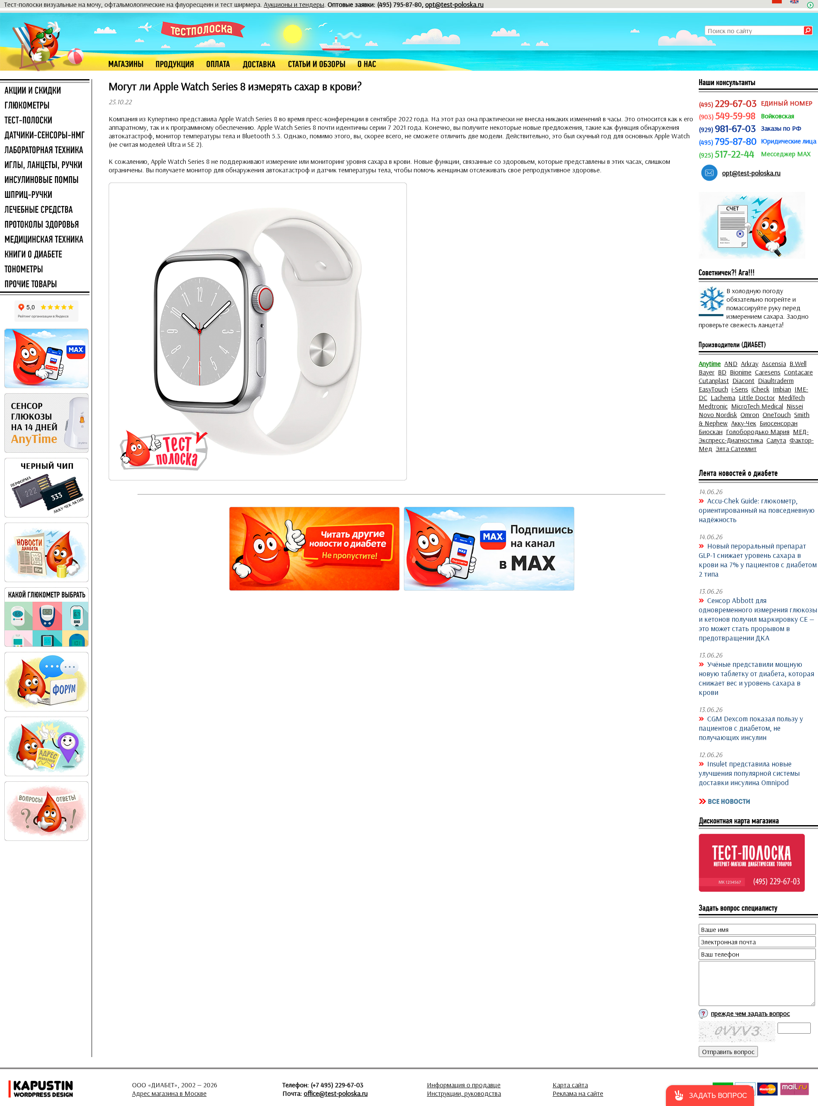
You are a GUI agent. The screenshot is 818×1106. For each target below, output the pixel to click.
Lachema (723, 397)
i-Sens (740, 389)
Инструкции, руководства (464, 1093)
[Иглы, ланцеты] (44, 165)
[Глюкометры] (44, 106)
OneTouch (777, 414)
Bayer (706, 372)
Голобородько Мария (757, 431)
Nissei (794, 406)
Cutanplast (714, 380)
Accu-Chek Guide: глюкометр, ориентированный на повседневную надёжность (757, 510)
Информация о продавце (464, 1084)
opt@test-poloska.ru (454, 4)
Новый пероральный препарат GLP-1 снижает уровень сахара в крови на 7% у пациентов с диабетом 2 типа (758, 559)
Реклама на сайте (578, 1093)
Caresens (768, 372)
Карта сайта (570, 1084)
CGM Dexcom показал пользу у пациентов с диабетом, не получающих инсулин (751, 728)
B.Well (797, 363)
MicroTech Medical (757, 406)
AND (730, 363)
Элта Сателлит (736, 448)
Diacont (743, 380)
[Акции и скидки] (44, 91)
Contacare (798, 372)
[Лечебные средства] (44, 210)
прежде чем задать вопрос (750, 1013)
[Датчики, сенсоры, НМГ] (44, 135)
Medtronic (713, 406)
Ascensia (774, 363)
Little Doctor (757, 397)
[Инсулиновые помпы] (44, 180)
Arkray (749, 363)
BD (722, 372)
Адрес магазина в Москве (169, 1093)
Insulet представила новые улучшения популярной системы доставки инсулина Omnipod (749, 773)
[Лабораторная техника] (44, 150)
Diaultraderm (776, 380)
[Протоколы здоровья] (44, 225)
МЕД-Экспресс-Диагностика (754, 435)
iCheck (760, 389)
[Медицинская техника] (44, 240)
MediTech (791, 397)
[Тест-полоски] (44, 121)
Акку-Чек (743, 423)
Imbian (782, 389)
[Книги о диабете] (44, 255)
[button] (710, 1095)
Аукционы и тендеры (294, 4)
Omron (749, 414)
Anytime (710, 363)
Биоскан (711, 431)
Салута (776, 440)
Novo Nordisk (718, 414)
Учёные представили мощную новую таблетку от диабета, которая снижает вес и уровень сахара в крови (756, 678)
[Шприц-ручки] (44, 195)
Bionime (741, 372)
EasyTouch (713, 389)
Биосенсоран (779, 423)
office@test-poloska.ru (336, 1093)
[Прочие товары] (44, 284)
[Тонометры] (44, 270)
